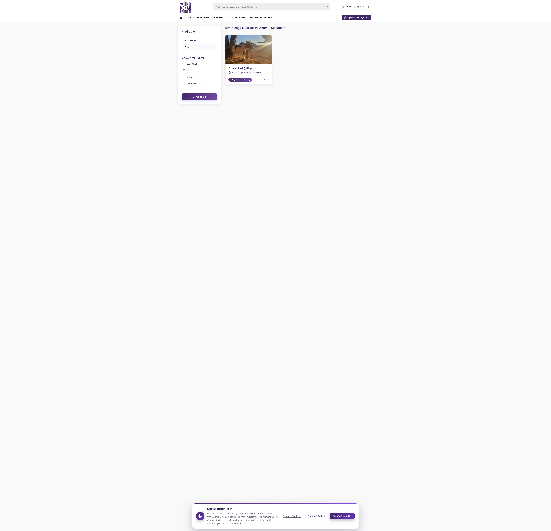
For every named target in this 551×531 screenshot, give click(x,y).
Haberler (253, 18)
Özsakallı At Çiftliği (240, 68)
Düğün (207, 18)
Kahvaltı (190, 77)
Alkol (189, 70)
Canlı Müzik (192, 64)
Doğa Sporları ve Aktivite (250, 72)
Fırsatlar (243, 18)
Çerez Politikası (238, 523)
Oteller (199, 18)
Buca (234, 72)
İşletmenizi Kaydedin (358, 18)
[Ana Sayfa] (181, 18)
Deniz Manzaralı (194, 84)
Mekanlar (189, 18)
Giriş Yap (364, 6)
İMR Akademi (266, 18)
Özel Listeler (231, 18)
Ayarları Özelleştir (292, 516)
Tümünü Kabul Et (342, 516)
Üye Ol (349, 6)
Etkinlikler (218, 18)
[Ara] (327, 7)
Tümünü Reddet (316, 516)
